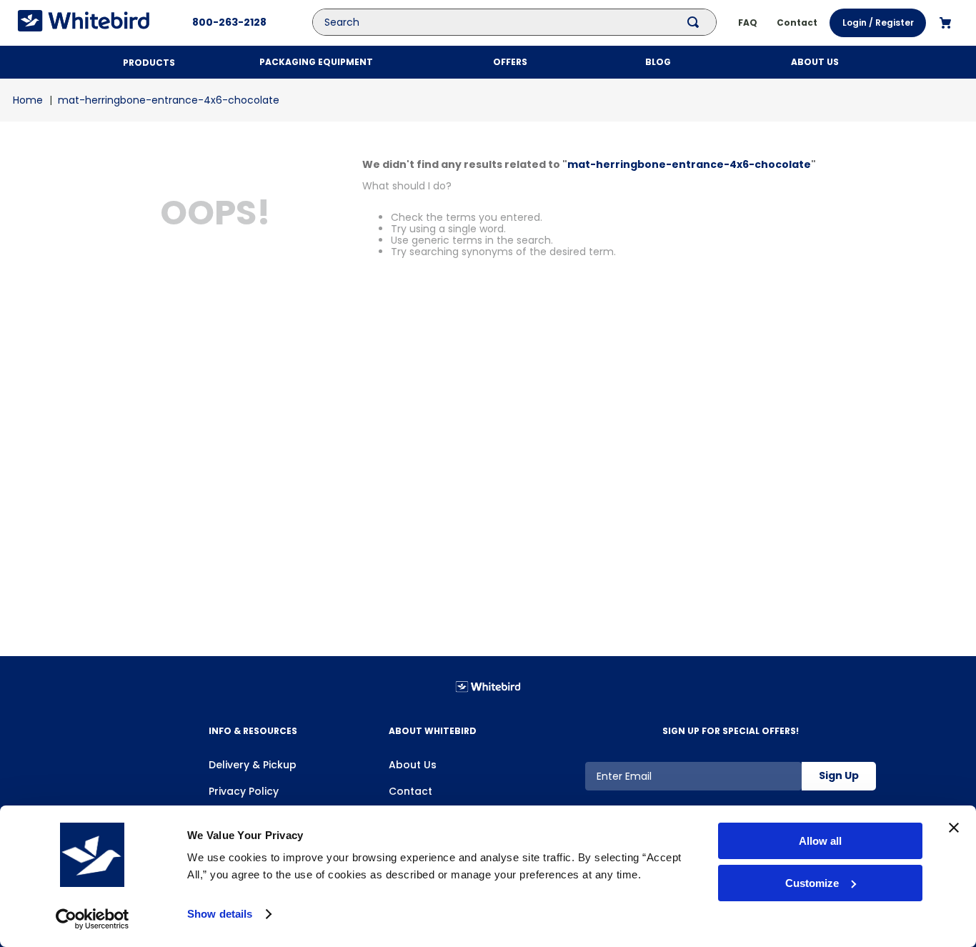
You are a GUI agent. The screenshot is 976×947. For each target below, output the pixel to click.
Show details (219, 914)
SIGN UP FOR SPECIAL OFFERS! (730, 731)
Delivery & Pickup (253, 765)
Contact (410, 791)
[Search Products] (695, 22)
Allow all (820, 841)
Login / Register (878, 22)
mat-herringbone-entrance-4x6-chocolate (168, 100)
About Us (413, 765)
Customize (812, 883)
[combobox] (525, 22)
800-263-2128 (229, 22)
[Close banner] (954, 828)
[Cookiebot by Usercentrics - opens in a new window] (92, 919)
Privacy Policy (244, 791)
